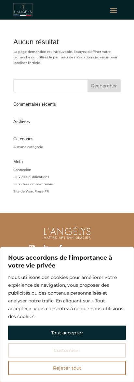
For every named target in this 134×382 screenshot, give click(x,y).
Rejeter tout (67, 368)
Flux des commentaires (33, 184)
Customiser (67, 350)
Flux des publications (31, 177)
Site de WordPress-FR (31, 191)
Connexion (22, 170)
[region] (67, 314)
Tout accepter (67, 333)
